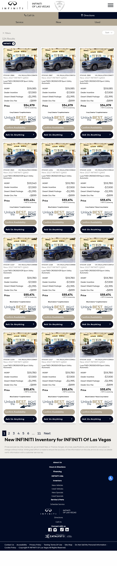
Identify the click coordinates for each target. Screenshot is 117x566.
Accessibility (22, 545)
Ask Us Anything (15, 135)
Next (47, 433)
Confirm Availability (15, 127)
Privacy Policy (35, 545)
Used (97, 22)
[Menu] (111, 5)
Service (19, 22)
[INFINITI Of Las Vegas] (26, 4)
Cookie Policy (11, 548)
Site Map (68, 545)
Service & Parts (57, 500)
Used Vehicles (57, 489)
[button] (111, 478)
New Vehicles (57, 485)
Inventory (57, 481)
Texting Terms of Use (53, 545)
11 (39, 433)
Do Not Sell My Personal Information (91, 545)
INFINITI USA (57, 476)
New (58, 22)
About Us (57, 462)
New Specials (57, 492)
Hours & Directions (57, 467)
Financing (57, 471)
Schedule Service (57, 504)
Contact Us (9, 545)
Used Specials (57, 496)
